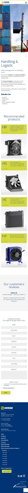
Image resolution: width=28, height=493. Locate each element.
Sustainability (4, 440)
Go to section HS (8, 191)
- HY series (4, 458)
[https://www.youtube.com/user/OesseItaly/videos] (18, 476)
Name (14, 325)
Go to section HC (8, 228)
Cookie (6, 430)
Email (14, 336)
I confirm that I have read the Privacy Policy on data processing (15, 384)
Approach (3, 438)
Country (14, 353)
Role (14, 358)
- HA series (4, 464)
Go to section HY (7, 264)
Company (14, 341)
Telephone (14, 364)
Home (2, 434)
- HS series (4, 456)
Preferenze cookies (12, 430)
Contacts (3, 442)
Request (14, 369)
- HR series (4, 452)
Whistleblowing (5, 444)
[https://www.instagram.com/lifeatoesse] (24, 476)
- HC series (4, 454)
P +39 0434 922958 (5, 418)
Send (5, 393)
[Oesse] (13, 2)
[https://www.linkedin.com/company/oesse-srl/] (21, 476)
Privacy (2, 430)
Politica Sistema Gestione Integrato (10, 448)
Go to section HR (7, 155)
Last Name (14, 330)
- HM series (4, 462)
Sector (14, 347)
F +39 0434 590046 (5, 420)
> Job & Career (6, 471)
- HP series (4, 460)
